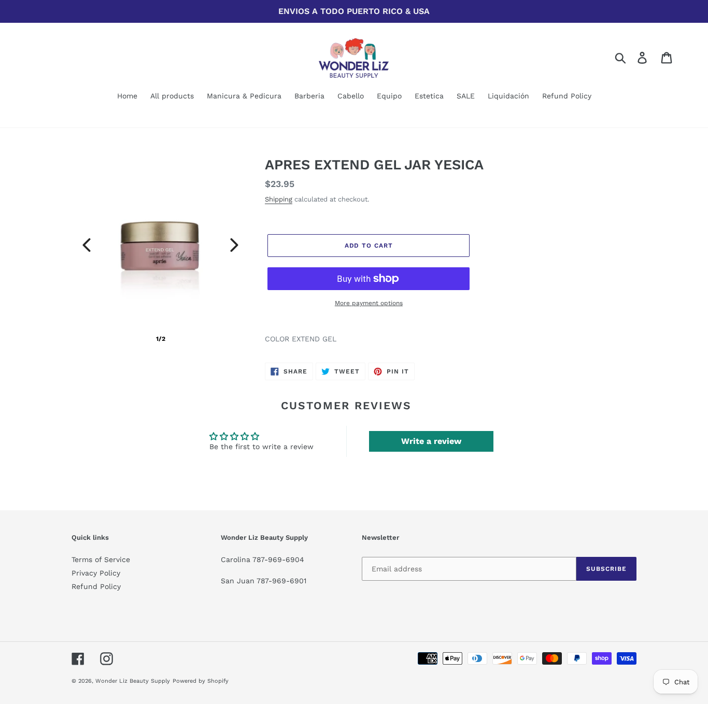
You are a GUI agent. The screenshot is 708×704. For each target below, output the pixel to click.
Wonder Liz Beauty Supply (132, 681)
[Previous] (87, 245)
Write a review (431, 441)
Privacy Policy (96, 573)
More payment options (369, 303)
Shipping (278, 199)
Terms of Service (101, 559)
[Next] (234, 245)
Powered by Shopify (201, 681)
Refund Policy (96, 586)
